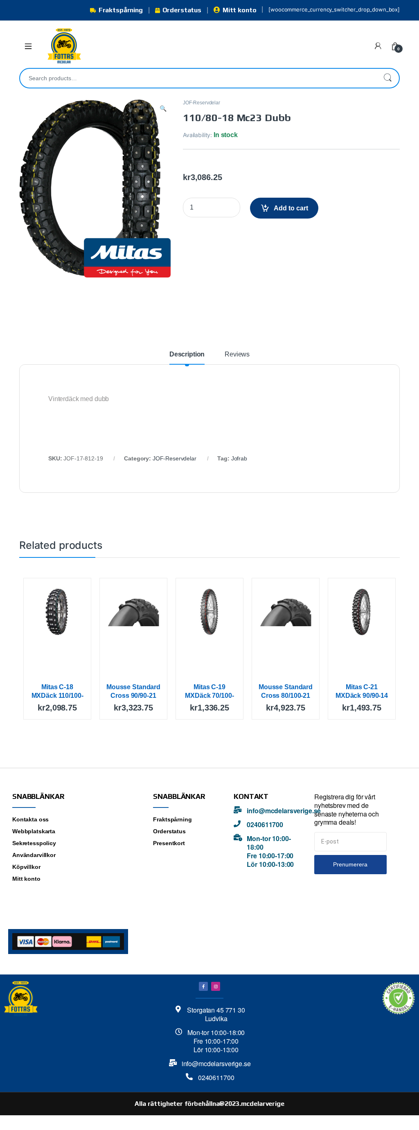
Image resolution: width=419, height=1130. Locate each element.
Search (387, 78)
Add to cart (291, 208)
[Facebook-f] (203, 986)
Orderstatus (181, 10)
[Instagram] (215, 986)
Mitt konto (239, 10)
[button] (163, 109)
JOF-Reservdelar (201, 103)
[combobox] (198, 78)
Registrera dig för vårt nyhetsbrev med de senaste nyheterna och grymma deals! (346, 809)
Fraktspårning (121, 10)
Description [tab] (187, 354)
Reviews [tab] (237, 354)
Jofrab (239, 458)
